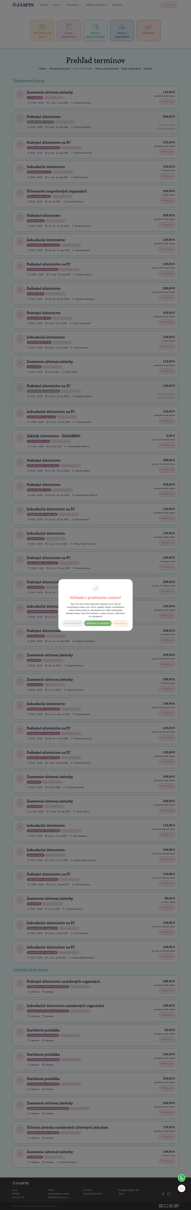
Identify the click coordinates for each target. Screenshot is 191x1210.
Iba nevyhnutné (73, 623)
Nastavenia (121, 623)
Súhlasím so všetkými (98, 623)
